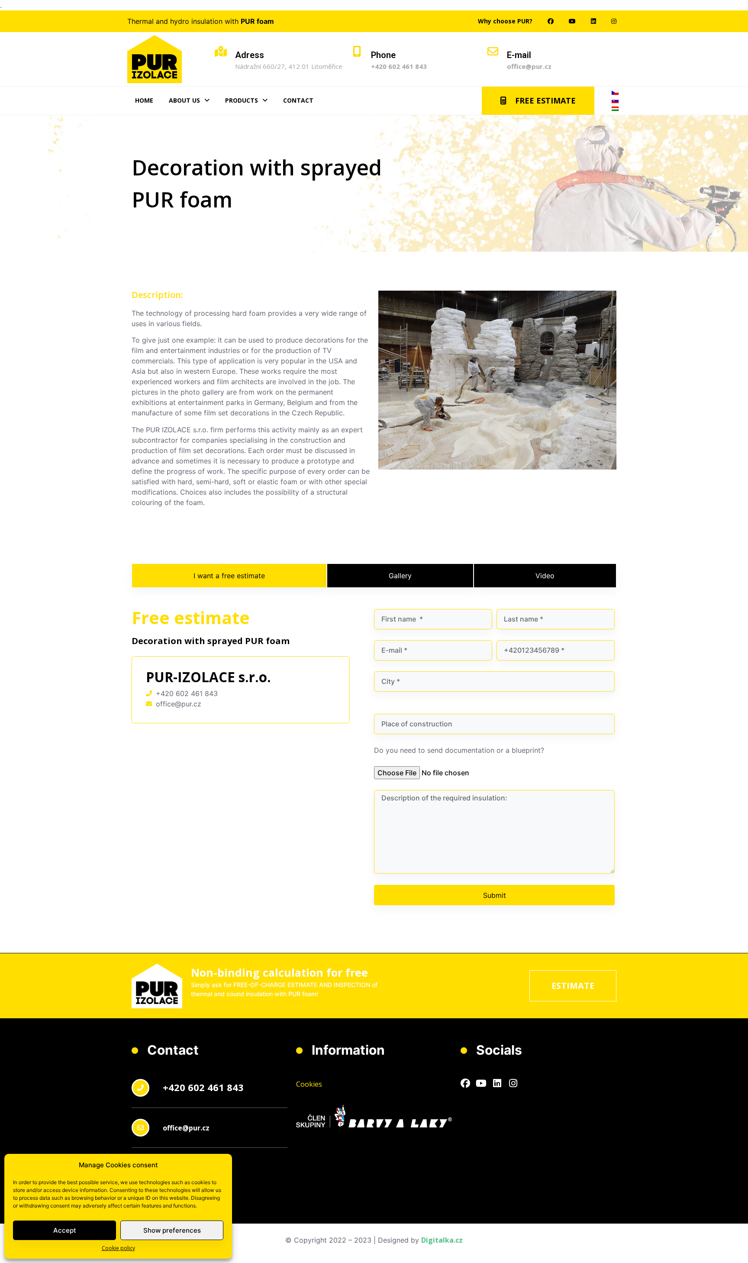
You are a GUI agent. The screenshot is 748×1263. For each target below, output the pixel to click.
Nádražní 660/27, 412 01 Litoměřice (288, 66)
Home (144, 100)
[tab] (229, 575)
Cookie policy (118, 1248)
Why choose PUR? (505, 21)
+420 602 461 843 (399, 66)
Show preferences (172, 1230)
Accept (64, 1230)
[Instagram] (513, 1083)
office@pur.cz (529, 66)
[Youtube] (481, 1083)
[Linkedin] (497, 1083)
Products (241, 100)
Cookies (309, 1084)
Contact (298, 100)
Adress (249, 55)
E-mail (519, 55)
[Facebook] (465, 1083)
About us (184, 100)
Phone (383, 55)
